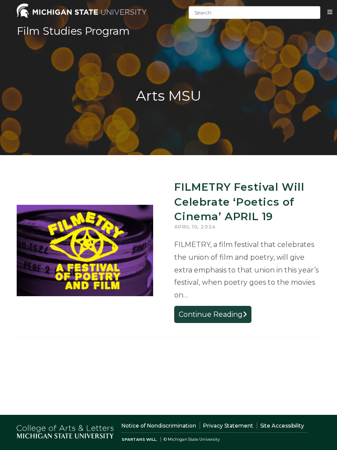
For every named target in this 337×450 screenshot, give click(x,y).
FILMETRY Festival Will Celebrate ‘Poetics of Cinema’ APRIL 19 (239, 202)
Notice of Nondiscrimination (159, 425)
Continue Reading (215, 316)
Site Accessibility (282, 425)
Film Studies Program (73, 31)
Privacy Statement (228, 425)
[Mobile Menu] (330, 11)
